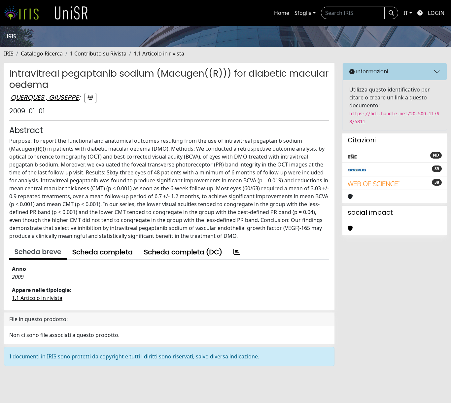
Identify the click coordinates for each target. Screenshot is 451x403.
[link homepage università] (71, 13)
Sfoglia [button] (303, 13)
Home (281, 13)
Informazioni (371, 71)
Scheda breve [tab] (38, 251)
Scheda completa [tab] (102, 252)
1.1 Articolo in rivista (159, 53)
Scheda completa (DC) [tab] (183, 252)
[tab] (237, 252)
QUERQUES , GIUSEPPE (45, 97)
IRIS (9, 53)
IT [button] (405, 13)
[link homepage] (24, 13)
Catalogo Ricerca (42, 53)
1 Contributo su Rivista (98, 53)
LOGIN (436, 13)
